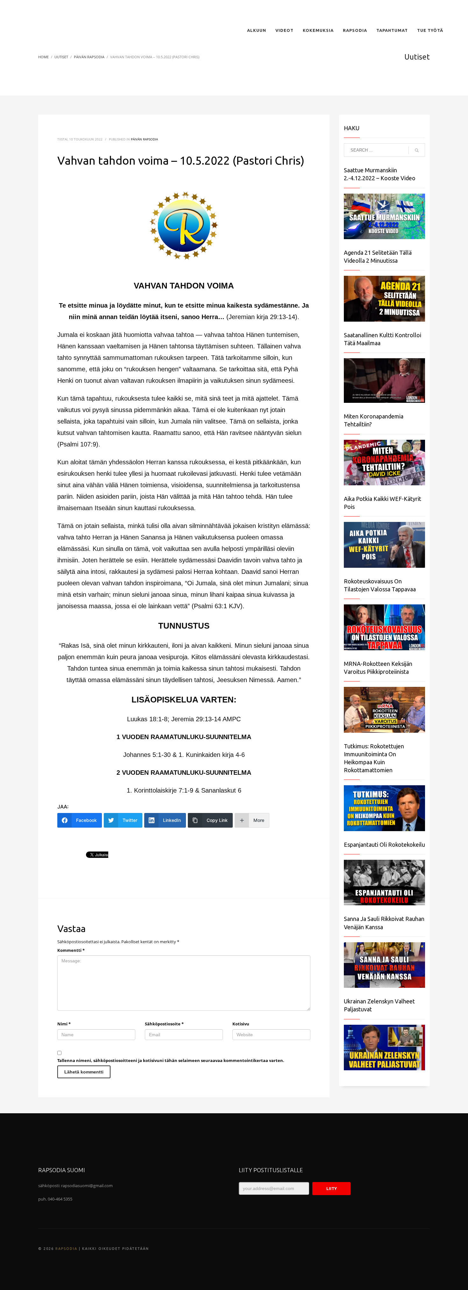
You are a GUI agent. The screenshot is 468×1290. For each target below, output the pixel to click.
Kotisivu (240, 1024)
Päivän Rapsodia (144, 139)
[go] (416, 150)
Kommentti (71, 950)
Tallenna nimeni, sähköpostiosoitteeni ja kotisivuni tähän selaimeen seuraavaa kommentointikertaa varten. (170, 1060)
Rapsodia (66, 1249)
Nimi (64, 1024)
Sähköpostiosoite (164, 1024)
